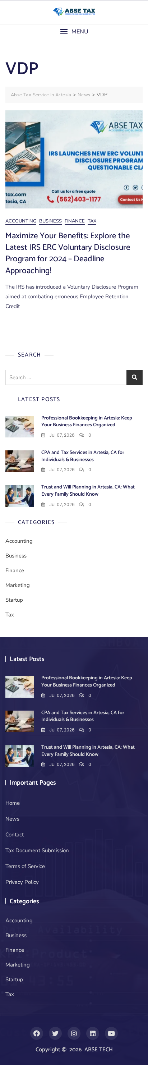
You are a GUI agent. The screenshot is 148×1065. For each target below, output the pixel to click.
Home (12, 803)
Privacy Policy (22, 882)
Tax (92, 221)
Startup (14, 599)
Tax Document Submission (37, 850)
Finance (75, 221)
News (12, 818)
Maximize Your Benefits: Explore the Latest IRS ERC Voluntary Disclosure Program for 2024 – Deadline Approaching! (67, 253)
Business (50, 221)
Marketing (17, 585)
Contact (14, 834)
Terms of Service (25, 866)
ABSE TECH (98, 1050)
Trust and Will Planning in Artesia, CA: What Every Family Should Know (88, 491)
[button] (74, 31)
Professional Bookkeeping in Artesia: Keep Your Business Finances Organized (86, 422)
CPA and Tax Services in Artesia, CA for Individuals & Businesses (82, 456)
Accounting (20, 221)
